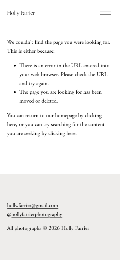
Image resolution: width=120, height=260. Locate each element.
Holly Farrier (21, 13)
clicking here (61, 133)
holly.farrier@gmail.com (32, 205)
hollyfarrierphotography (36, 214)
